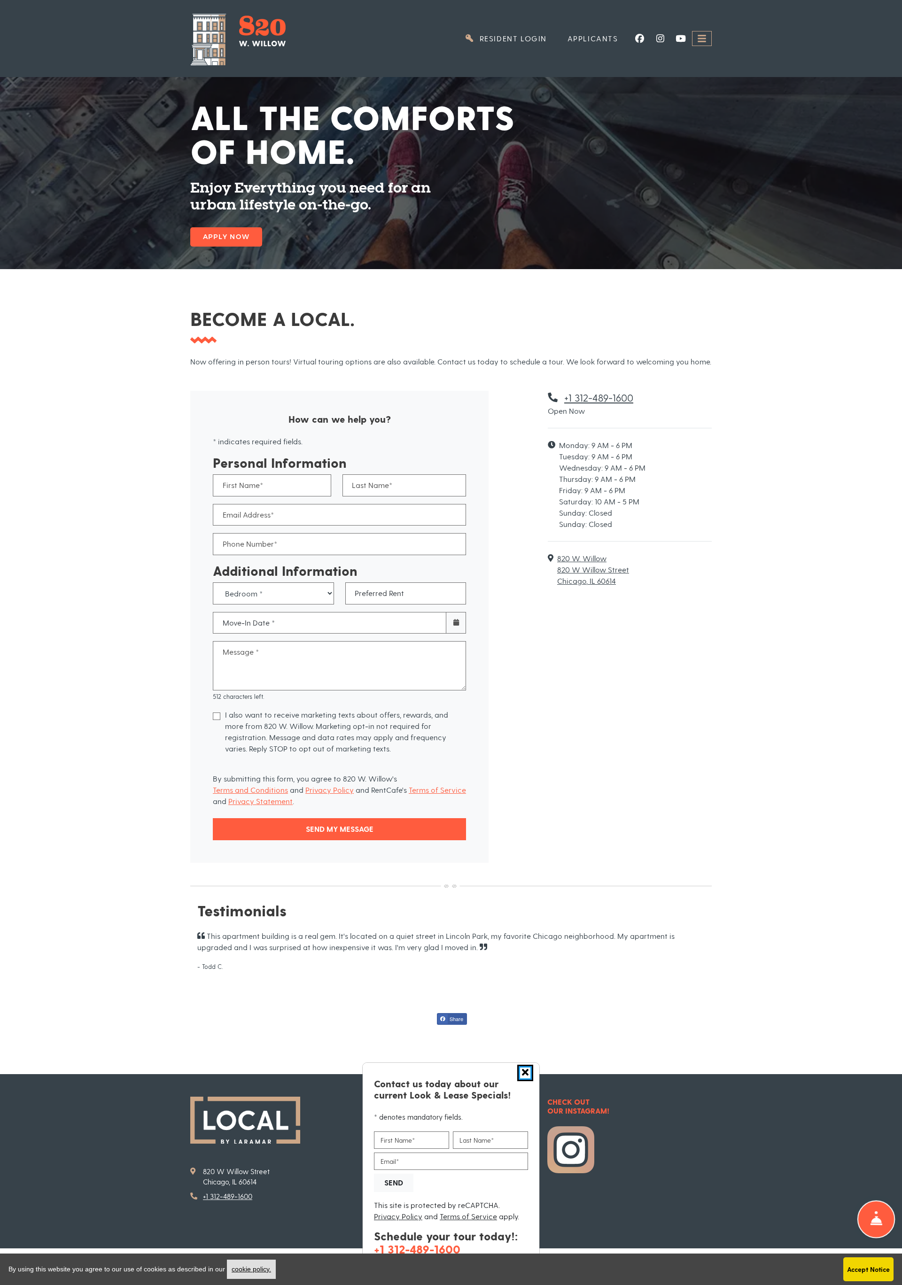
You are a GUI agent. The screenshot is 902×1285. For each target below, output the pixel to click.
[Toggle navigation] (701, 38)
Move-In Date (249, 622)
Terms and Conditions (250, 789)
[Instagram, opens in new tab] (660, 38)
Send (393, 1182)
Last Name (476, 1140)
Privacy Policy (329, 789)
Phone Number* (250, 543)
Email (390, 1161)
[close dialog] (525, 1073)
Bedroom (270, 586)
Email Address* (248, 514)
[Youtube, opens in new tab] (680, 38)
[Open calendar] (456, 623)
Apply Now (226, 236)
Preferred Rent (379, 592)
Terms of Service (437, 789)
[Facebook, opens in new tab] (639, 38)
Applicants (598, 38)
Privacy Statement (260, 801)
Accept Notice (868, 1269)
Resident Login (517, 38)
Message (241, 651)
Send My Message (339, 828)
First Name (398, 1140)
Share (455, 1018)
